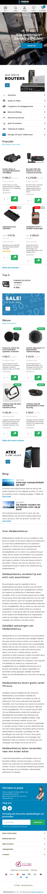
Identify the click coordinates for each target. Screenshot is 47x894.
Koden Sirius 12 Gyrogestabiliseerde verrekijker (11, 171)
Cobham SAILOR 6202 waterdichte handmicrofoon (12, 406)
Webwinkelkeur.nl (37, 892)
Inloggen (24, 10)
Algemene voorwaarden (20, 870)
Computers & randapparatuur (20, 106)
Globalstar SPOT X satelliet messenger (34, 228)
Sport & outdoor (15, 123)
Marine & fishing (15, 112)
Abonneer (38, 822)
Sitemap (34, 870)
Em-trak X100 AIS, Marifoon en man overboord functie (34, 171)
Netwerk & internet (16, 118)
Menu (5, 10)
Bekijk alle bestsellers (10, 267)
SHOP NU (31, 46)
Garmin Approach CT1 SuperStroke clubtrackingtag (35, 350)
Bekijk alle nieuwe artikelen (13, 440)
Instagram (4, 808)
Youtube (10, 808)
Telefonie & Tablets (16, 129)
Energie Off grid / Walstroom (20, 134)
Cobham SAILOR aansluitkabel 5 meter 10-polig (35, 406)
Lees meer (6, 496)
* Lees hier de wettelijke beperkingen (14, 826)
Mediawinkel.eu (27, 885)
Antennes (12, 95)
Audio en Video (14, 101)
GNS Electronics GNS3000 (9, 228)
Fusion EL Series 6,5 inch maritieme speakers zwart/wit (11, 350)
